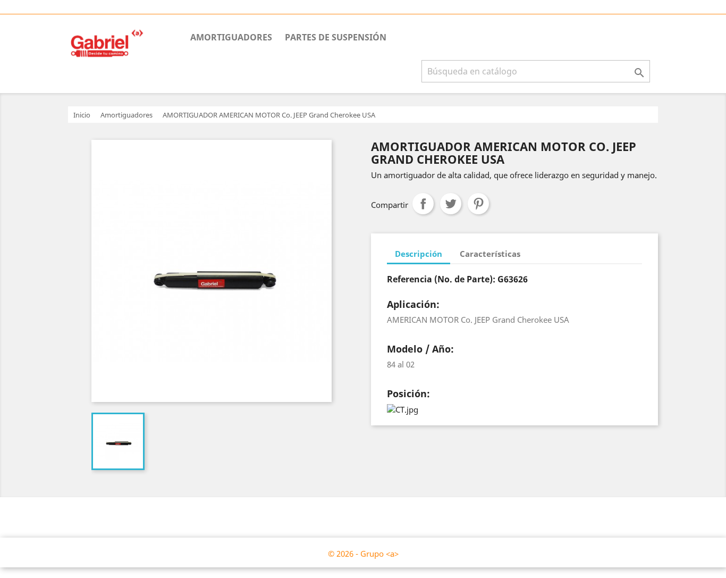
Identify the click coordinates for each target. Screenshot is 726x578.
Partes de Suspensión (335, 37)
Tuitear (450, 203)
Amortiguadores (231, 37)
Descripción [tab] (418, 253)
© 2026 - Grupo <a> (363, 553)
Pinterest (478, 203)
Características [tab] (490, 253)
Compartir (423, 203)
